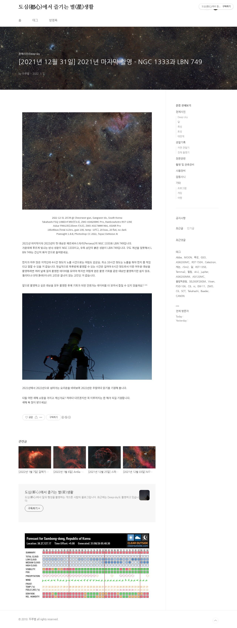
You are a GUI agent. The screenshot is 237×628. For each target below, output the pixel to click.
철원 (190, 271)
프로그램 (182, 188)
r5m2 (186, 267)
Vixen (211, 281)
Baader (204, 291)
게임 (180, 193)
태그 (35, 20)
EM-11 (201, 286)
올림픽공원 (181, 281)
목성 (180, 126)
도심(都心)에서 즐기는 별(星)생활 (56, 7)
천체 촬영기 (183, 152)
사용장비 (181, 170)
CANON (180, 295)
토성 (180, 131)
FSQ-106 (181, 286)
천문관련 (181, 158)
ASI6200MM (183, 276)
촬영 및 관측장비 (185, 164)
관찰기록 (181, 142)
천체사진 (181, 111)
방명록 (53, 20)
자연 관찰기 (183, 147)
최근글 (179, 228)
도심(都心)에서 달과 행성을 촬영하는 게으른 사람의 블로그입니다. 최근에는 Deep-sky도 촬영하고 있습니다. (82, 499)
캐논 (178, 267)
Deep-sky (183, 117)
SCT (183, 291)
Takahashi (193, 291)
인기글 (190, 228)
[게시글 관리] (41, 417)
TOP (215, 621)
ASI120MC (198, 276)
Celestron (210, 262)
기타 (178, 182)
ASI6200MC (182, 262)
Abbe (179, 257)
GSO (203, 257)
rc (194, 286)
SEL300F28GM (197, 281)
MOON (188, 257)
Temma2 (180, 271)
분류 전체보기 (183, 105)
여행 (180, 197)
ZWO (210, 286)
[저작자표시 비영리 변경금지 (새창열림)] (66, 417)
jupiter (204, 271)
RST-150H (197, 262)
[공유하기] (36, 417)
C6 (177, 291)
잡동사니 (181, 176)
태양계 (181, 136)
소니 (196, 271)
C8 (189, 286)
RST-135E (200, 267)
